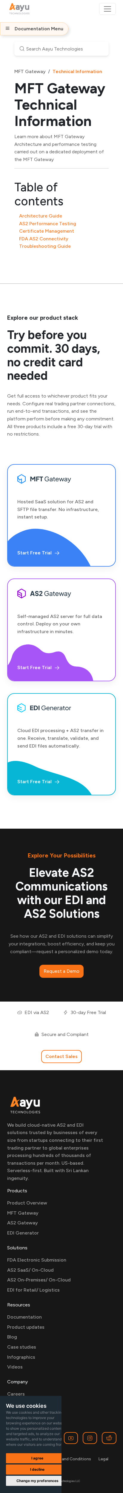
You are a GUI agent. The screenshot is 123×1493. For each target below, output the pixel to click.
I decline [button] (37, 1469)
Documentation (24, 1317)
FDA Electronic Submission (36, 1260)
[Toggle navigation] (107, 9)
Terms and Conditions (70, 1459)
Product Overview (27, 1203)
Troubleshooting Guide (45, 246)
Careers (16, 1394)
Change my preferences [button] (37, 1480)
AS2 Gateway (22, 1223)
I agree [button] (37, 1458)
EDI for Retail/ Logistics (33, 1290)
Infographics (21, 1357)
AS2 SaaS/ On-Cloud (30, 1270)
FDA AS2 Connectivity (43, 239)
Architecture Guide (40, 216)
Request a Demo (61, 971)
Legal (103, 1459)
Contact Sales (61, 1056)
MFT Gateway (30, 71)
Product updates (25, 1327)
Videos (15, 1367)
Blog (12, 1337)
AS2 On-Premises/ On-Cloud (39, 1280)
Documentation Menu (39, 28)
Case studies (21, 1347)
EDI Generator (23, 1233)
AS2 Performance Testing (47, 223)
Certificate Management (46, 231)
